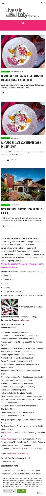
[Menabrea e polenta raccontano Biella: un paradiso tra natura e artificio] (23, 51)
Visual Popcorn (7, 439)
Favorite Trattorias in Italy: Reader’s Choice (22, 211)
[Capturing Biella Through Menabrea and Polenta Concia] (23, 118)
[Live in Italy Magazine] (23, 13)
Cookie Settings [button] (9, 491)
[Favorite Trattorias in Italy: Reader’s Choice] (23, 184)
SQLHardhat (6, 433)
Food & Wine (5, 71)
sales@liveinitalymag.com (17, 453)
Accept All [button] (21, 491)
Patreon (25, 320)
